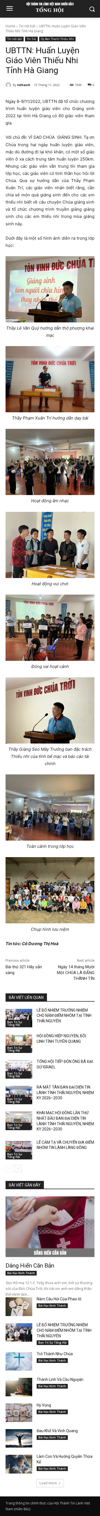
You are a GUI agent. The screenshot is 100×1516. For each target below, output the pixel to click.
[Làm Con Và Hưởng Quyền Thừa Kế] (19, 1464)
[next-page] (17, 1168)
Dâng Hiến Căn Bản (30, 1265)
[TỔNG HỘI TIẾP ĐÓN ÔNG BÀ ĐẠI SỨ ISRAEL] (19, 1069)
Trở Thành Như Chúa (55, 1354)
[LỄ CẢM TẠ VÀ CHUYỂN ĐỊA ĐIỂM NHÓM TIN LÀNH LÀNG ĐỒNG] (19, 1150)
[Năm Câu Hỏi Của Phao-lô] (19, 1306)
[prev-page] (9, 1168)
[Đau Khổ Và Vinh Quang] (19, 1438)
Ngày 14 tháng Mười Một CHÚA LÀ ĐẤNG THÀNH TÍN (75, 972)
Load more (48, 1483)
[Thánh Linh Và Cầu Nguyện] (19, 1387)
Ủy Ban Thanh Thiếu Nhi (57, 39)
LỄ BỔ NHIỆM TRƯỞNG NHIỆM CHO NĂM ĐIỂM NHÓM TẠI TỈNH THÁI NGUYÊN (64, 1015)
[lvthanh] (9, 85)
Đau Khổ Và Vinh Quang (58, 1431)
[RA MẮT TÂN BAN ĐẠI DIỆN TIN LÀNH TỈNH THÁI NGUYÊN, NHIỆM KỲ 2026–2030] (19, 1095)
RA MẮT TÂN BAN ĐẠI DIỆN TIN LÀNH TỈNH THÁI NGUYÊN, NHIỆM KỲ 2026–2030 (65, 1092)
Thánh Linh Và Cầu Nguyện (60, 1379)
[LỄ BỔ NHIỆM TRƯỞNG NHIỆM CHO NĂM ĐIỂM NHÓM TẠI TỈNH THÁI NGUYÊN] (19, 1018)
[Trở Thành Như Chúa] (19, 1361)
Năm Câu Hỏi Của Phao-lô (59, 1299)
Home (10, 26)
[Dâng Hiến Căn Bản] (50, 1228)
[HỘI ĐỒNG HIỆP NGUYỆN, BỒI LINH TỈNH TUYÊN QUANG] (19, 1043)
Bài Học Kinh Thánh (21, 1273)
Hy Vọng (44, 1405)
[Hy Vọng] (19, 1412)
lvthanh (23, 85)
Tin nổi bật (27, 26)
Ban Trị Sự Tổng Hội (14, 1023)
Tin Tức (31, 39)
